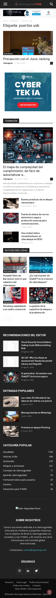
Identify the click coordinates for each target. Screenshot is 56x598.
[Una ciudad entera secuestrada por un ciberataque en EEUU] (11, 237)
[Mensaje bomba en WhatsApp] (11, 416)
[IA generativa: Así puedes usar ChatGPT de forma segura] (11, 377)
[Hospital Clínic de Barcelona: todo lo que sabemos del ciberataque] (15, 265)
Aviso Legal (21, 582)
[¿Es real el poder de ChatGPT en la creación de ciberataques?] (41, 265)
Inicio (5, 20)
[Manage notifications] (49, 591)
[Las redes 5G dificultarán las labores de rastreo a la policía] (11, 401)
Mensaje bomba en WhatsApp (36, 412)
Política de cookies (21, 585)
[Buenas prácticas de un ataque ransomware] (11, 203)
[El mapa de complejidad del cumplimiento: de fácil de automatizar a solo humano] (28, 145)
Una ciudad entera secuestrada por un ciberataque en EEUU (31, 236)
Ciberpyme (8, 63)
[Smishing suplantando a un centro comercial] (15, 295)
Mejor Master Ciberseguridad (28, 588)
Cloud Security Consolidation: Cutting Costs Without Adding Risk (36, 345)
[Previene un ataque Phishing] (11, 431)
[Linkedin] (28, 571)
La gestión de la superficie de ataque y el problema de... (40, 309)
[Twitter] (36, 571)
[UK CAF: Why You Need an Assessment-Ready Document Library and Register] (11, 361)
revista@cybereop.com (35, 550)
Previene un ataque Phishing (35, 427)
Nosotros (9, 582)
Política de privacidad (39, 582)
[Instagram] (19, 571)
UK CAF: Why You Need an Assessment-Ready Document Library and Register (36, 361)
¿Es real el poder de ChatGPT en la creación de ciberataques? (41, 278)
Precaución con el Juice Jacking (26, 59)
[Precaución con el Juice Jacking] (28, 43)
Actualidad (8, 54)
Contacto (37, 585)
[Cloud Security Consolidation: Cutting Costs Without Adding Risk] (11, 346)
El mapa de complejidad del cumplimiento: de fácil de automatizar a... (23, 171)
